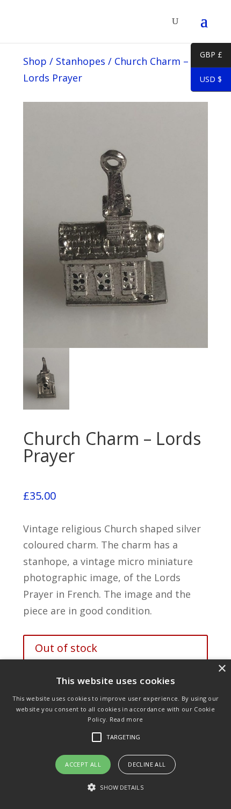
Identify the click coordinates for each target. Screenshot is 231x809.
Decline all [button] (146, 764)
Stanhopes (80, 61)
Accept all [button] (83, 764)
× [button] (222, 669)
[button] (115, 788)
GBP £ (206, 56)
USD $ (206, 81)
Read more (126, 719)
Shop (35, 61)
